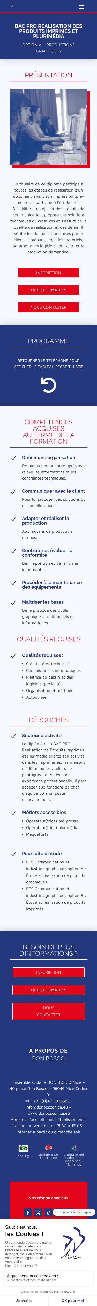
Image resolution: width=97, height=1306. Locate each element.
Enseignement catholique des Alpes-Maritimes (75, 1159)
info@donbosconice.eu (47, 1107)
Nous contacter (48, 307)
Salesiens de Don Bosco (48, 1156)
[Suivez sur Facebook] (28, 1212)
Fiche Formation (48, 290)
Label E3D (23, 1156)
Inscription (48, 272)
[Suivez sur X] (38, 1212)
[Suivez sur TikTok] (48, 1212)
